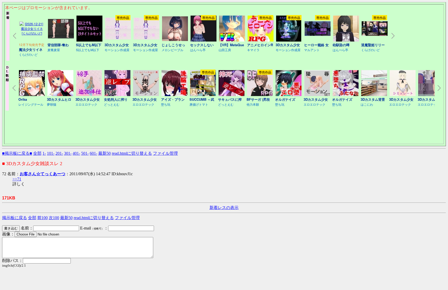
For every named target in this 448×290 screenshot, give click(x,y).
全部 (37, 153)
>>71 (16, 179)
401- (76, 153)
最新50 (104, 153)
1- (44, 153)
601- (93, 153)
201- (59, 153)
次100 (54, 217)
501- (85, 153)
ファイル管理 (165, 153)
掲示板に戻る (14, 217)
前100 (42, 217)
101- (50, 153)
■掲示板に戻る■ (17, 153)
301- (68, 153)
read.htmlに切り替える (132, 153)
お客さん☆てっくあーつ (42, 174)
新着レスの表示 (224, 207)
